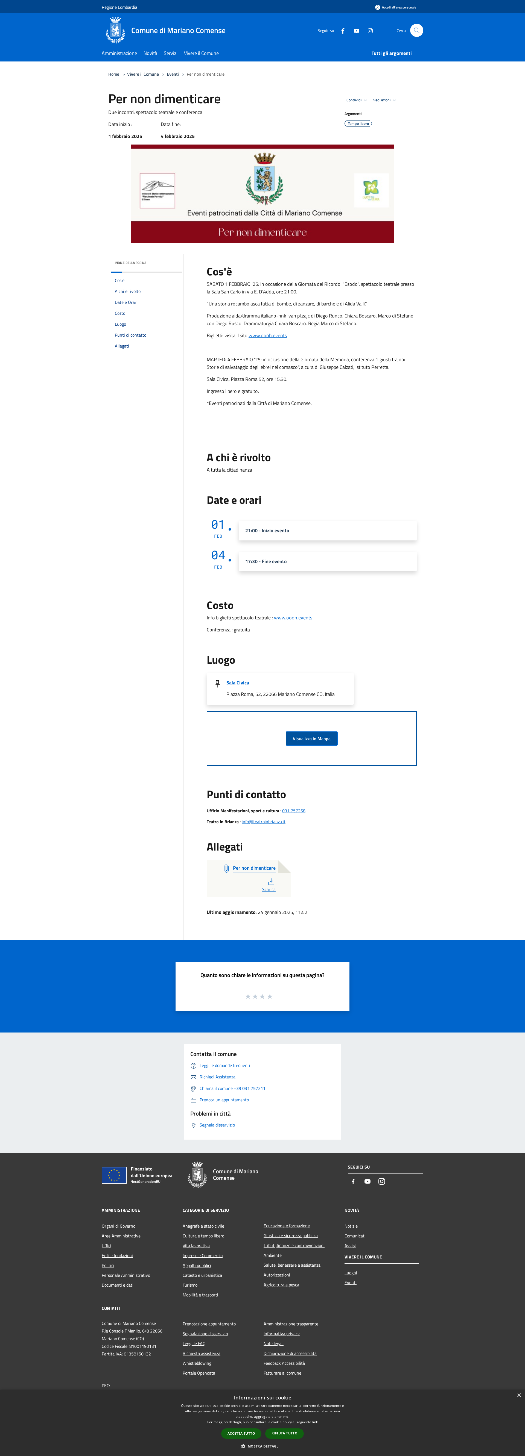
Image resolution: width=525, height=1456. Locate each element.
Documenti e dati (117, 1285)
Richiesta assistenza (201, 1353)
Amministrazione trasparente (291, 1323)
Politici (108, 1265)
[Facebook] (340, 30)
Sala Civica (237, 682)
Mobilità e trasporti (200, 1295)
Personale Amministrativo (126, 1275)
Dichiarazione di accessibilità (290, 1353)
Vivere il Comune (143, 74)
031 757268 (293, 810)
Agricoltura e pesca (281, 1284)
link (315, 1422)
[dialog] (262, 1423)
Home (113, 74)
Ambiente (273, 1255)
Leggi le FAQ (194, 1343)
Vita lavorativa (196, 1245)
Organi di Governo (118, 1226)
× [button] (519, 1395)
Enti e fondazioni (117, 1255)
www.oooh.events (268, 335)
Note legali (274, 1343)
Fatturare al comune (282, 1373)
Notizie (351, 1226)
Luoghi (351, 1272)
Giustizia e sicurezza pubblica (291, 1235)
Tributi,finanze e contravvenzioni (294, 1245)
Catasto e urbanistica (202, 1275)
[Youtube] (354, 30)
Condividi (354, 100)
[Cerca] (416, 30)
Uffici (106, 1245)
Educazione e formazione (287, 1225)
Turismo (190, 1285)
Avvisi (350, 1245)
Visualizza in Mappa (312, 738)
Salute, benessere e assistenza (292, 1265)
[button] (262, 1446)
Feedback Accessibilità (284, 1363)
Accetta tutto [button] (241, 1433)
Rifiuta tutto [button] (285, 1433)
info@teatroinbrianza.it (263, 821)
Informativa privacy (282, 1333)
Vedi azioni (382, 100)
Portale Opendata (199, 1373)
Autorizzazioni (277, 1275)
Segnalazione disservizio (205, 1333)
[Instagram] (368, 30)
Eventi (173, 74)
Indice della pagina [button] (130, 262)
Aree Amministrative (121, 1236)
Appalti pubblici (197, 1265)
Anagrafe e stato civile (203, 1226)
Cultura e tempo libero (203, 1236)
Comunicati (355, 1236)
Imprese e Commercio (203, 1255)
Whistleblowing (197, 1363)
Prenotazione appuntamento (209, 1323)
